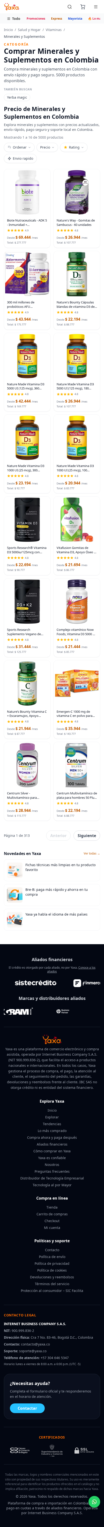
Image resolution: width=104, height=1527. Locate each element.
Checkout (52, 1220)
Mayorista (75, 18)
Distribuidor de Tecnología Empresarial (52, 1178)
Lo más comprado (52, 1130)
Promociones (36, 18)
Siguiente (87, 835)
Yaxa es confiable (52, 1157)
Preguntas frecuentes (52, 1171)
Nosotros (52, 1164)
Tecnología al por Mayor (52, 1185)
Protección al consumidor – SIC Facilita (52, 1290)
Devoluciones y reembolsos (52, 1277)
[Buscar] (69, 6)
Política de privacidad (52, 1263)
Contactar (27, 1408)
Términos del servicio (52, 1284)
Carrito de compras (52, 1214)
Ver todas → (92, 853)
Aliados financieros (52, 1144)
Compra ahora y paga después (52, 1137)
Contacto (52, 1250)
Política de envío (52, 1256)
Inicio (8, 29)
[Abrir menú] (95, 6)
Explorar (52, 1117)
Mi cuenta (52, 1227)
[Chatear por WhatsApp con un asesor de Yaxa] (94, 1502)
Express (56, 18)
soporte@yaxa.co (32, 1351)
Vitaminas (54, 29)
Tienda (52, 1207)
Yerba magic (17, 97)
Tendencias (52, 1124)
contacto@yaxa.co (35, 1344)
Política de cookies (52, 1270)
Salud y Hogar (29, 29)
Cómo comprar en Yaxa (52, 1151)
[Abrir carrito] (83, 7)
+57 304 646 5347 (55, 1357)
